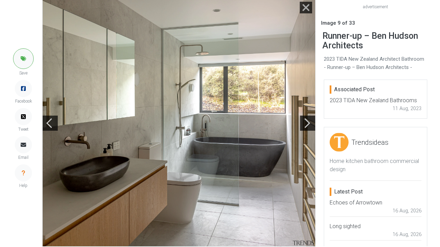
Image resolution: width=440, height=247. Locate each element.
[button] (23, 58)
